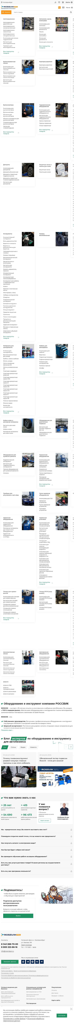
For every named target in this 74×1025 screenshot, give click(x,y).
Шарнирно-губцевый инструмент (10, 331)
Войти (18, 916)
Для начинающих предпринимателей (8, 992)
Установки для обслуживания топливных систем (45, 565)
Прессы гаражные (45, 123)
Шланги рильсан (8, 694)
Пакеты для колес (45, 172)
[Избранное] (59, 2)
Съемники (6, 314)
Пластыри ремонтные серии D (10, 382)
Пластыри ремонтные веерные (10, 374)
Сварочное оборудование (8, 518)
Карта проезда (26, 945)
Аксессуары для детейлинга (44, 28)
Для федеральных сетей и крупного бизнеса (10, 1001)
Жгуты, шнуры (7, 361)
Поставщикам (31, 1003)
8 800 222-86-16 (9, 947)
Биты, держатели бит (10, 241)
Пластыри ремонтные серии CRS (10, 378)
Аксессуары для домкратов (8, 168)
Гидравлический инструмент (8, 460)
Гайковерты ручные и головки (10, 252)
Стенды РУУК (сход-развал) (45, 608)
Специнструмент (8, 310)
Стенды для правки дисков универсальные (10, 605)
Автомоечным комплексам (35, 999)
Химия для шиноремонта (7, 406)
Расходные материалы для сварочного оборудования (10, 529)
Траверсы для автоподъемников (9, 46)
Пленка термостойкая (10, 401)
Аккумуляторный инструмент (8, 238)
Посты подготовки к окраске (45, 473)
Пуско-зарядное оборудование (44, 494)
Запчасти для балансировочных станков (9, 81)
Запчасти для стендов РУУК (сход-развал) (45, 603)
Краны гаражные (44, 121)
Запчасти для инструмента (7, 266)
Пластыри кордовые (9, 371)
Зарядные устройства (42, 501)
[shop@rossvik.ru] (63, 7)
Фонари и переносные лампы (10, 327)
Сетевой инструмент (10, 303)
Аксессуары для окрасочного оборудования (44, 461)
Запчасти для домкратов (7, 182)
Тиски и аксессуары (9, 317)
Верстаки (42, 354)
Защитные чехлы (44, 169)
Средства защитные (9, 312)
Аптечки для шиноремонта (7, 351)
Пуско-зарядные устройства (44, 505)
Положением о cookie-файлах (14, 1018)
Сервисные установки (43, 518)
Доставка (55, 993)
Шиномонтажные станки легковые (9, 672)
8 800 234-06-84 (59, 7)
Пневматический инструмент (9, 300)
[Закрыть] (71, 1009)
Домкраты (6, 164)
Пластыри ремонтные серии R (10, 393)
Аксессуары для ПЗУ (46, 498)
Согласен (61, 1015)
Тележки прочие (44, 365)
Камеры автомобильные (44, 234)
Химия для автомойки (42, 34)
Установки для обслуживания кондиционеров (44, 560)
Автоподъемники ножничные (9, 31)
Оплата (54, 990)
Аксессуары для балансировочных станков (9, 68)
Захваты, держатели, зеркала (10, 270)
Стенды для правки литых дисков (9, 609)
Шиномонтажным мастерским (32, 995)
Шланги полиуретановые (8, 688)
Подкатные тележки (45, 357)
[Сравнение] (55, 2)
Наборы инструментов (10, 295)
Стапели (6, 473)
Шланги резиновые (9, 691)
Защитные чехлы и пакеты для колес (45, 165)
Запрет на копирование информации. (25, 971)
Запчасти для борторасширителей (46, 68)
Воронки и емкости (9, 243)
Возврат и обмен (58, 996)
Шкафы (41, 368)
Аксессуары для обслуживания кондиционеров (44, 524)
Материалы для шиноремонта (8, 346)
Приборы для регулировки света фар (11, 494)
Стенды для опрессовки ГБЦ (44, 541)
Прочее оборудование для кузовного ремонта (10, 469)
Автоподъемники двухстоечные (9, 23)
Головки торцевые (9, 255)
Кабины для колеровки (43, 466)
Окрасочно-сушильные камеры (45, 469)
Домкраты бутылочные (10, 172)
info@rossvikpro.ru (7, 951)
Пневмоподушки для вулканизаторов (10, 123)
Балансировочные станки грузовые (9, 72)
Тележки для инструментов (43, 362)
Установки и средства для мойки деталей (45, 576)
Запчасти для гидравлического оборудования (45, 117)
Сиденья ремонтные (46, 359)
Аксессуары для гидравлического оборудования (45, 111)
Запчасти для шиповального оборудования (44, 664)
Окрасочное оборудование (44, 455)
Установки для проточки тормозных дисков (46, 571)
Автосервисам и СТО (33, 992)
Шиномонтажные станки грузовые (9, 668)
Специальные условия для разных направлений (36, 988)
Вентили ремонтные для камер (10, 355)
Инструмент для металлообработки (9, 277)
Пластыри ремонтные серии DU (10, 389)
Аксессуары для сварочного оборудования (8, 524)
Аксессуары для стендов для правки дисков (11, 597)
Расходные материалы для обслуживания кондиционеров (44, 536)
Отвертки (6, 297)
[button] (71, 747)
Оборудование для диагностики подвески (45, 422)
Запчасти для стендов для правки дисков (10, 601)
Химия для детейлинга (43, 38)
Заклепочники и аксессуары (8, 262)
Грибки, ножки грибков (11, 358)
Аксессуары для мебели (44, 351)
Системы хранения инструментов (9, 306)
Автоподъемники (9, 19)
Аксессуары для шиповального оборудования (44, 658)
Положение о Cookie (7, 973)
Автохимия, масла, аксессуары (45, 19)
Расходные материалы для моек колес (10, 432)
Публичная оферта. (7, 971)
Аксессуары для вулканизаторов (8, 109)
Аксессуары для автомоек (44, 24)
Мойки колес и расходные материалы (10, 421)
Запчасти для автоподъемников (9, 42)
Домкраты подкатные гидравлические (10, 175)
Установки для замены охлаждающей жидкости (44, 547)
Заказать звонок (10, 962)
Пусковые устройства (42, 509)
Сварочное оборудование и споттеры (8, 535)
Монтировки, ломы (9, 292)
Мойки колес (7, 429)
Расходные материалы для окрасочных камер (45, 478)
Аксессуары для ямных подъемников (10, 38)
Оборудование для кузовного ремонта (9, 455)
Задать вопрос (44, 820)
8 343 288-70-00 (9, 944)
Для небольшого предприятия (7, 996)
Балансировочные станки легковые (9, 76)
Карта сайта (56, 1000)
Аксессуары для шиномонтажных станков (8, 658)
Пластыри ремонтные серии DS (10, 385)
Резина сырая (7, 403)
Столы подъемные (45, 125)
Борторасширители (45, 61)
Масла (41, 32)
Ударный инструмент (10, 324)
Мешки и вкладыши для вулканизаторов (11, 119)
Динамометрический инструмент (10, 258)
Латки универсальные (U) (10, 367)
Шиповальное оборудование (44, 652)
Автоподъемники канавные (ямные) (9, 27)
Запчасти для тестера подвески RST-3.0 (45, 428)
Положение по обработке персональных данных (16, 977)
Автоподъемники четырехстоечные (9, 34)
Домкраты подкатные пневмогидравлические (11, 179)
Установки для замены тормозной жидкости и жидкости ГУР (45, 554)
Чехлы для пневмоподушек (8, 127)
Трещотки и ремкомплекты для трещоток (9, 320)
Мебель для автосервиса (43, 346)
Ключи (5, 286)
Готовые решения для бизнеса (9, 988)
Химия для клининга (46, 42)
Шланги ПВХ (7, 685)
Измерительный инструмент (8, 273)
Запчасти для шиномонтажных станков (8, 664)
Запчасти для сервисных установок (43, 529)
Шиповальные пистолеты (44, 668)
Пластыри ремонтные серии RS (10, 397)
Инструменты (7, 233)
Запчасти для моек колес (9, 426)
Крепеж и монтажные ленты (10, 289)
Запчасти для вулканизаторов (8, 115)
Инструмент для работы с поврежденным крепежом (11, 282)
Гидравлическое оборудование (44, 105)
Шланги (5, 682)
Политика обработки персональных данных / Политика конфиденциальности (24, 975)
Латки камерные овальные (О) (8, 364)
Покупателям (56, 987)
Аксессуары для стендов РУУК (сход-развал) (45, 598)
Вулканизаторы (8, 105)
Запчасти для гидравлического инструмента (9, 465)
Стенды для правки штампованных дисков (10, 613)
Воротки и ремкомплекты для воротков (9, 247)
